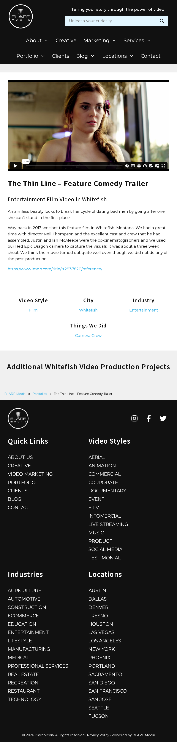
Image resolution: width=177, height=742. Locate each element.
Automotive (24, 599)
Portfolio (27, 56)
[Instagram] (134, 418)
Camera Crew (88, 335)
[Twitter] (163, 418)
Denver (98, 607)
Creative (66, 40)
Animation (102, 465)
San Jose (100, 699)
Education (22, 624)
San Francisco (107, 691)
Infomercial (104, 516)
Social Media (105, 549)
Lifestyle (20, 640)
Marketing (96, 40)
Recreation (23, 683)
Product (100, 541)
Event (96, 499)
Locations (114, 56)
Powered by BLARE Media (133, 735)
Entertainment (143, 310)
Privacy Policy (98, 735)
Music (96, 532)
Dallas (97, 599)
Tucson (98, 716)
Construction (27, 607)
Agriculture (24, 590)
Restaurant (24, 691)
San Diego (101, 683)
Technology (24, 699)
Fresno (98, 615)
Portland (101, 666)
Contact (151, 56)
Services (134, 40)
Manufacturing (29, 649)
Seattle (98, 708)
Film (33, 310)
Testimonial (104, 557)
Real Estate (23, 674)
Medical (18, 657)
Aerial (96, 457)
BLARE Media (14, 394)
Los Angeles (104, 640)
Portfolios (39, 394)
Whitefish (88, 310)
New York (101, 649)
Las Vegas (101, 632)
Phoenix (99, 657)
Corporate (103, 482)
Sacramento (105, 674)
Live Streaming (108, 524)
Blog (82, 56)
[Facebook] (149, 418)
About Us (20, 457)
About (34, 40)
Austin (97, 590)
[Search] (161, 21)
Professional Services (38, 666)
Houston (100, 624)
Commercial (104, 474)
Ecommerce (23, 615)
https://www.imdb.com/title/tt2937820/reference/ (55, 269)
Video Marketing (30, 474)
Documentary (107, 490)
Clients (60, 56)
